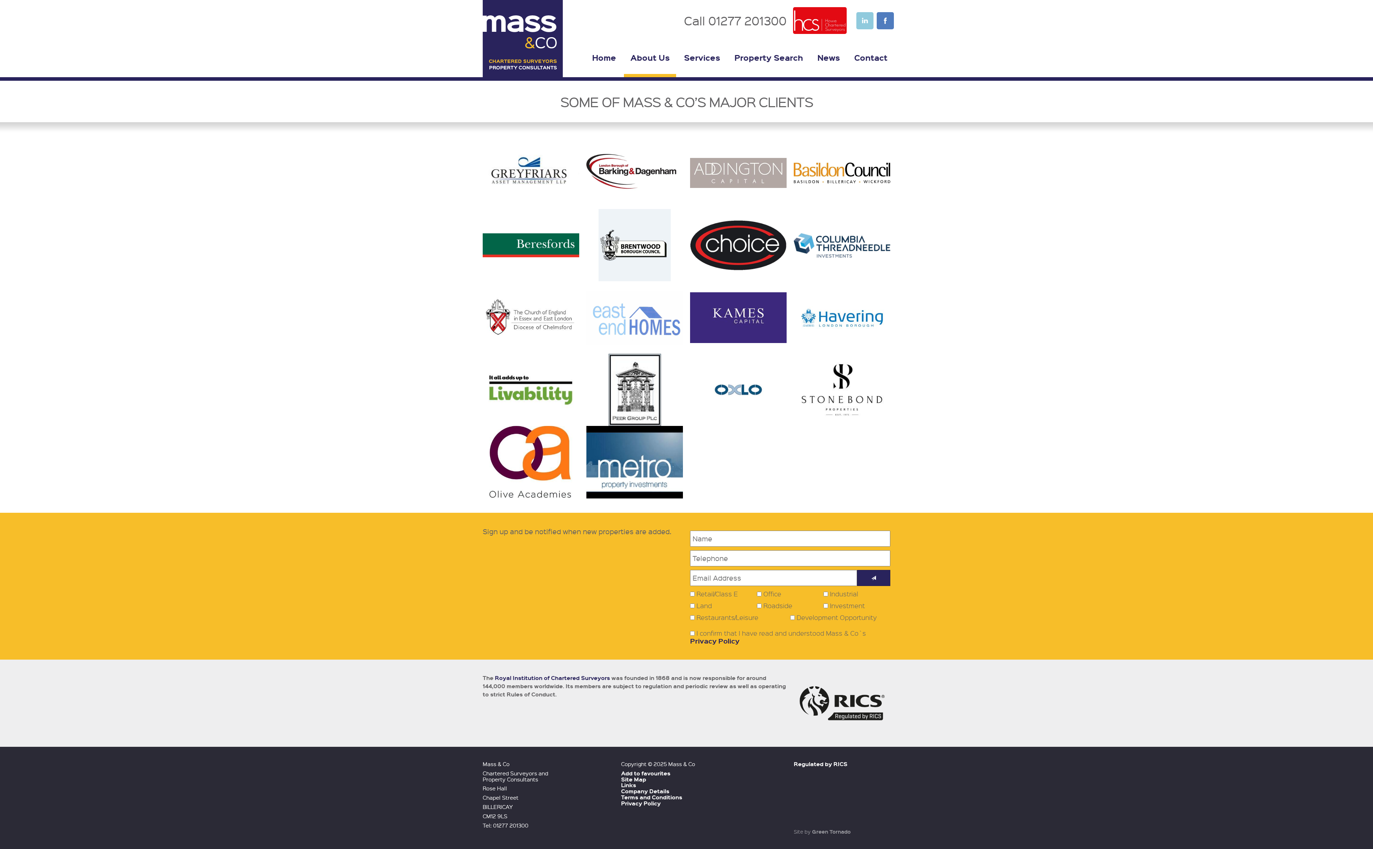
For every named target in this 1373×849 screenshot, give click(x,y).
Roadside (777, 606)
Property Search (768, 57)
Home (604, 57)
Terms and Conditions (651, 797)
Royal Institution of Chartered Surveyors (552, 678)
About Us (650, 57)
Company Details (645, 791)
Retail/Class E (717, 594)
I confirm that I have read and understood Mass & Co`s (778, 637)
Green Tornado (831, 831)
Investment (847, 606)
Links (628, 785)
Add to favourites (645, 773)
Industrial (844, 594)
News (828, 57)
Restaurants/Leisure (727, 617)
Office (772, 594)
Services (702, 57)
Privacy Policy (714, 640)
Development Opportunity (837, 617)
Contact (870, 57)
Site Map (633, 779)
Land (704, 606)
